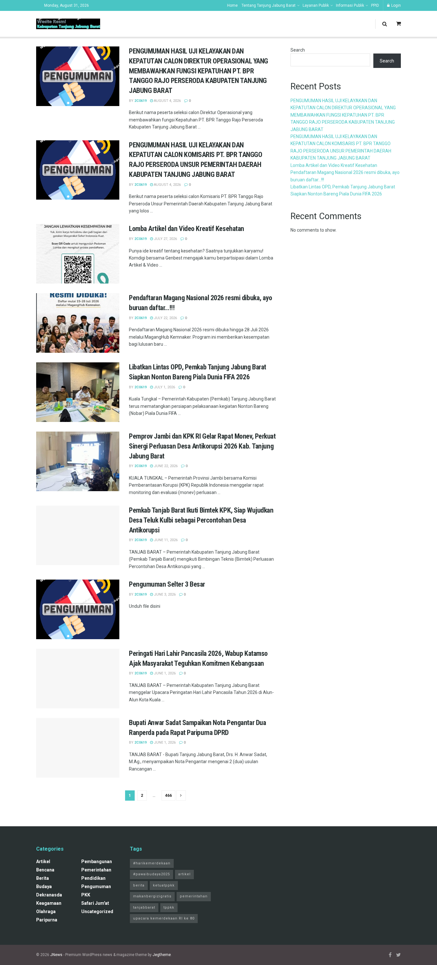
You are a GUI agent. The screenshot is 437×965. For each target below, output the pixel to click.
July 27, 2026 (165, 239)
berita (42, 878)
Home (232, 5)
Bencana (45, 869)
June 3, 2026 (164, 594)
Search (297, 50)
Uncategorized (97, 911)
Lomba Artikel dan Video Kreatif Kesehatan (186, 229)
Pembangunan (96, 861)
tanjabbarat (144, 907)
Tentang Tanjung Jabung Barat (269, 5)
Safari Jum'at (95, 903)
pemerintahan (96, 869)
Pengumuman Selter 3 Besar (167, 584)
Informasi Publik (350, 5)
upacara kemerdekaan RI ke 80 (164, 918)
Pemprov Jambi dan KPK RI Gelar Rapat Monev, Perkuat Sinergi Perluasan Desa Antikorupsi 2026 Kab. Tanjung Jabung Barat (202, 446)
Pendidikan (93, 878)
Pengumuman (96, 886)
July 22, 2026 (165, 318)
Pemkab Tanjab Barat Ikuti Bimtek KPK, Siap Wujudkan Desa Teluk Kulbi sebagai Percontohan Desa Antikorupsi (201, 520)
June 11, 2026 (165, 540)
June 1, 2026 (164, 673)
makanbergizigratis (152, 896)
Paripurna (46, 919)
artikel (43, 861)
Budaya (44, 886)
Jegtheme (162, 955)
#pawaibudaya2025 (151, 874)
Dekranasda (49, 894)
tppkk (168, 907)
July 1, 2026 (164, 387)
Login (395, 5)
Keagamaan (48, 903)
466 (168, 795)
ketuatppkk (164, 885)
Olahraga (46, 911)
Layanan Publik (316, 5)
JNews (56, 955)
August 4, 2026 (167, 101)
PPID (375, 5)
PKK (85, 894)
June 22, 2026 (165, 466)
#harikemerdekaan (152, 863)
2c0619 (140, 101)
